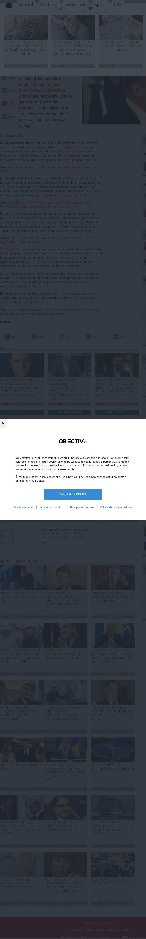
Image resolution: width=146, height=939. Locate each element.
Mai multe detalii (24, 507)
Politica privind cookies (80, 507)
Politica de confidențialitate (116, 507)
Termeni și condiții (50, 507)
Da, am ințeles (73, 494)
